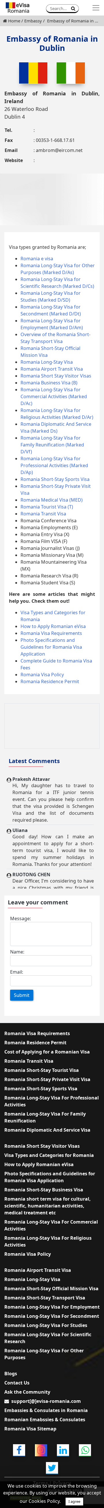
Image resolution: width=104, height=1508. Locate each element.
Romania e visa (37, 258)
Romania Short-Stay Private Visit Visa (47, 1079)
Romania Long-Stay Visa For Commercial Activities (51, 1225)
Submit (21, 995)
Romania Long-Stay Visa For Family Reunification (45, 1117)
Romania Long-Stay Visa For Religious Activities (48, 1241)
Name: (17, 952)
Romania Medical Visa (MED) (52, 500)
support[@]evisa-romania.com (46, 1401)
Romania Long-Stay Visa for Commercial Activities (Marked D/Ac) (54, 396)
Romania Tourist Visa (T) (47, 507)
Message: (20, 918)
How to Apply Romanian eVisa (53, 626)
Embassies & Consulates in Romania (46, 1410)
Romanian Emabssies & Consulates (44, 1419)
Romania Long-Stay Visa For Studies (45, 1325)
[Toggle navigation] (96, 8)
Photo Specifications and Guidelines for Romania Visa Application (51, 647)
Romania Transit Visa (43, 514)
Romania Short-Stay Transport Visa (44, 1298)
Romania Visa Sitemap (30, 1429)
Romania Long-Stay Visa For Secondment (51, 1316)
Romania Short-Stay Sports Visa (55, 479)
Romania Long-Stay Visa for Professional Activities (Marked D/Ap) (54, 465)
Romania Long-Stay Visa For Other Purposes (44, 1354)
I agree (74, 1501)
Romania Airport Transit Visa (52, 369)
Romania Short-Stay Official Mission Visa (51, 1288)
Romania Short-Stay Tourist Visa (41, 1070)
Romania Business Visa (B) (49, 383)
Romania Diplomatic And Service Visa (47, 1130)
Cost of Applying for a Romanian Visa (47, 1052)
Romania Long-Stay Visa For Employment (52, 1307)
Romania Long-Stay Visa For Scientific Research (47, 1338)
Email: (16, 972)
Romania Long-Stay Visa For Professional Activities (51, 1101)
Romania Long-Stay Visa (47, 362)
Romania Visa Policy (42, 674)
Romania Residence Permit (50, 681)
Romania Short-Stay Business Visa (43, 1190)
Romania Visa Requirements (51, 633)
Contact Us (16, 1383)
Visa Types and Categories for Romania (49, 1155)
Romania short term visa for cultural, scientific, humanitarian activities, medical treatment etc (47, 1206)
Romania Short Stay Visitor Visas (56, 376)
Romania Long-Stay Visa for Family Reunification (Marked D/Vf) (52, 445)
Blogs (10, 1373)
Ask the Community (27, 1392)
